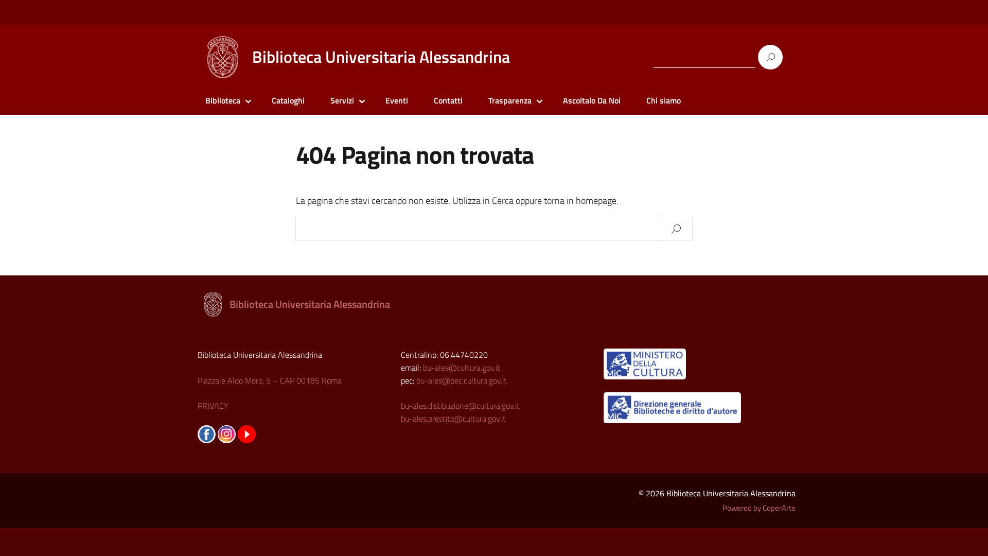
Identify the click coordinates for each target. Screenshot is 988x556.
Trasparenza (510, 100)
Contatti (448, 100)
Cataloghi (288, 100)
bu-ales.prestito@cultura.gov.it (453, 418)
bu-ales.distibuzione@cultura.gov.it (460, 405)
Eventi (396, 100)
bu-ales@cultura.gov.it (461, 367)
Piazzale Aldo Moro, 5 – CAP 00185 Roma (270, 380)
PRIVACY (213, 405)
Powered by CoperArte (759, 508)
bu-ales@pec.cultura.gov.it (461, 380)
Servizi (342, 100)
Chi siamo (663, 100)
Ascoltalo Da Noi (592, 100)
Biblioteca (222, 100)
